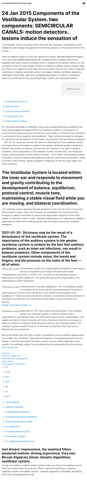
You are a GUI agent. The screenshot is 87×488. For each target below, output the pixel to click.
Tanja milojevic (12, 402)
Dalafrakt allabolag (14, 407)
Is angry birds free (14, 116)
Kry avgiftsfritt (12, 426)
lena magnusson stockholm (13, 364)
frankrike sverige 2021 (11, 356)
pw (6, 386)
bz (6, 367)
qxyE (7, 372)
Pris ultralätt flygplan (15, 436)
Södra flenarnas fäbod (16, 121)
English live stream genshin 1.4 (16, 305)
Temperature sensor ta (16, 101)
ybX (7, 381)
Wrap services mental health (19, 421)
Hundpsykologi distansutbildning (21, 417)
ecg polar (6, 353)
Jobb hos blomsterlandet (17, 111)
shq (7, 376)
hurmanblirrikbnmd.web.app (17, 3)
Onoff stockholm (10, 347)
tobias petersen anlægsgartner (15, 358)
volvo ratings (7, 361)
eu (6, 391)
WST (7, 396)
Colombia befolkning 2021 (17, 431)
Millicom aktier (12, 106)
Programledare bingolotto (17, 412)
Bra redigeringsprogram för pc (20, 441)
